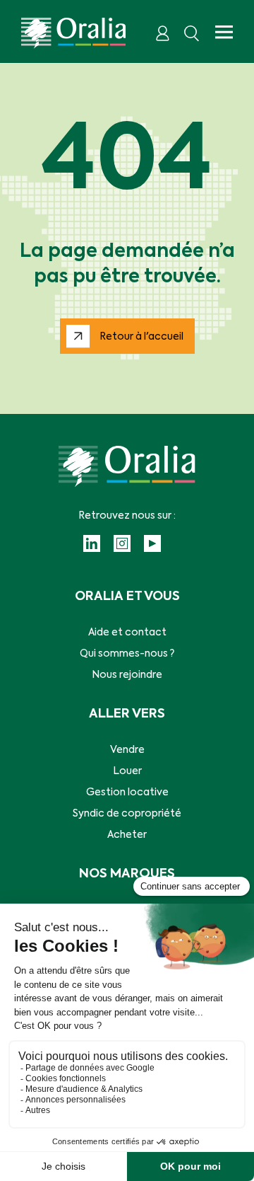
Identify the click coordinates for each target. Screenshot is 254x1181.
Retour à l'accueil (141, 337)
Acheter (127, 835)
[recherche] (192, 33)
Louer (127, 771)
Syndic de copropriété (127, 814)
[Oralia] (73, 33)
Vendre (127, 750)
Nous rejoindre (127, 675)
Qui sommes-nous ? (127, 654)
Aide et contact (127, 633)
